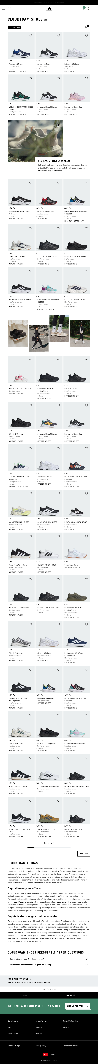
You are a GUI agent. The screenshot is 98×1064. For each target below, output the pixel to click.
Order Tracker (13, 1033)
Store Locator (13, 1021)
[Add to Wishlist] (31, 36)
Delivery (66, 1027)
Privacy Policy (41, 1046)
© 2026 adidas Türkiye (49, 1061)
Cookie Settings (14, 1046)
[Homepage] (49, 10)
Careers (39, 1027)
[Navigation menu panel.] (4, 9)
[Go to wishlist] (9, 9)
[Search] (88, 9)
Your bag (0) (70, 995)
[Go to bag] (94, 9)
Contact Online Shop (70, 1021)
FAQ (9, 1027)
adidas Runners (41, 1021)
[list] (45, 27)
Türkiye (52, 1054)
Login (25, 995)
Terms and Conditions (71, 1046)
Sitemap (39, 1033)
